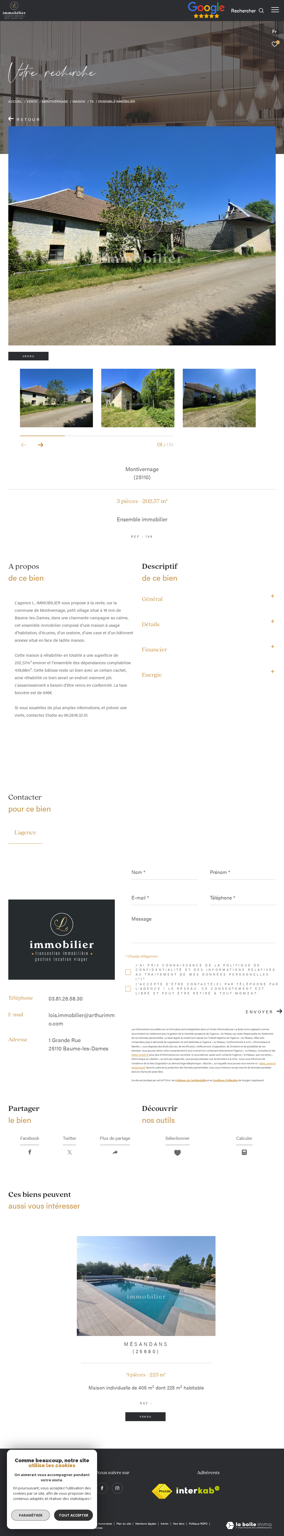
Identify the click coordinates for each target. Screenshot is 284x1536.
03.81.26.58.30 (66, 998)
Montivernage (55, 101)
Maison (78, 101)
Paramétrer (30, 1515)
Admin (165, 1523)
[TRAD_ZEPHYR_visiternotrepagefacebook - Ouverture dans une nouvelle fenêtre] (102, 1488)
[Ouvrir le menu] (275, 9)
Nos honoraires (103, 1523)
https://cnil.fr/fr (140, 1055)
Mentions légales (146, 1523)
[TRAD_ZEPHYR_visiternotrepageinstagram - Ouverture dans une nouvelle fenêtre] (117, 1488)
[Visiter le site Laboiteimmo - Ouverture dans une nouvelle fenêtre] (249, 1526)
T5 (92, 101)
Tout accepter (73, 1515)
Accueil (15, 101)
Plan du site (124, 1523)
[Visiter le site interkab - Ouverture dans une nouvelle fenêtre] (198, 1490)
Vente (32, 101)
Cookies (98, 1528)
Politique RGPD (198, 1523)
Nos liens (179, 1523)
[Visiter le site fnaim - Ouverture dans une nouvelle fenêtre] (162, 1490)
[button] (40, 445)
